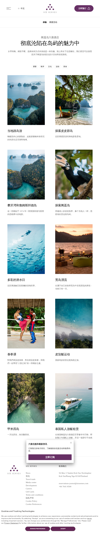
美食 (65, 66)
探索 (35, 66)
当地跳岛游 (14, 131)
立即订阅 (50, 457)
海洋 (42, 66)
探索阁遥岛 (62, 205)
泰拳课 (11, 354)
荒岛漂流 (61, 279)
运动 (57, 66)
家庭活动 (53, 22)
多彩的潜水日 (16, 279)
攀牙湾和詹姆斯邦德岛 (22, 205)
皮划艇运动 (62, 354)
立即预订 (82, 8)
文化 (50, 66)
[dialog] (50, 453)
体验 (45, 22)
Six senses (50, 8)
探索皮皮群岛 (64, 131)
